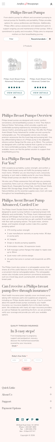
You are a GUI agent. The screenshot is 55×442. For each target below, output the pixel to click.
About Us (7, 394)
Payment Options (11, 408)
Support (6, 401)
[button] (14, 97)
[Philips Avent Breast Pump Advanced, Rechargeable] (14, 64)
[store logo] (27, 4)
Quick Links (8, 388)
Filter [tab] (11, 39)
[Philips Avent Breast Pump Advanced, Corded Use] (40, 64)
